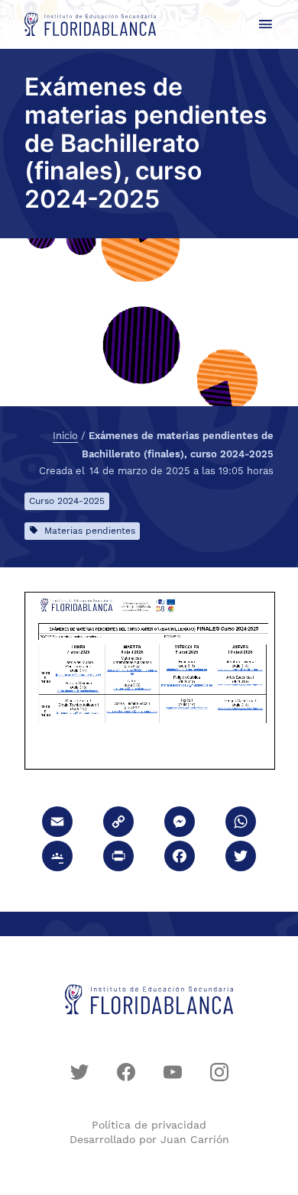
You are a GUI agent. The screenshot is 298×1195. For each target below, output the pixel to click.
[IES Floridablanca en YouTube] (173, 1072)
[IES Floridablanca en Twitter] (79, 1072)
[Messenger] (179, 823)
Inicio (65, 436)
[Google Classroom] (57, 858)
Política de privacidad (149, 1125)
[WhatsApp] (240, 823)
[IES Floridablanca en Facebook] (126, 1072)
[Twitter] (240, 858)
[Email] (57, 823)
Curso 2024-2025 (67, 501)
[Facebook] (179, 858)
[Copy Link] (118, 823)
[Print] (118, 858)
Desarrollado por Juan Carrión (149, 1139)
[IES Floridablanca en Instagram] (219, 1072)
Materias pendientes (89, 530)
